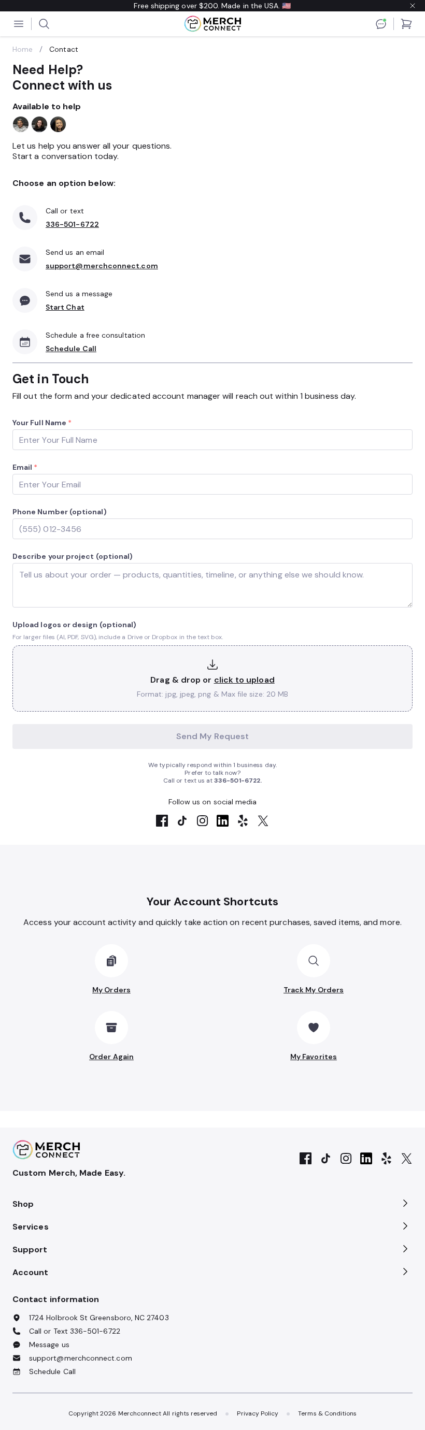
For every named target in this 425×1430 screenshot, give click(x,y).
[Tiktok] (182, 821)
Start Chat (65, 307)
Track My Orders (314, 989)
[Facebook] (162, 821)
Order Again (111, 1056)
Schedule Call (71, 348)
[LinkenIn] (223, 821)
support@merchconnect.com (102, 265)
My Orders (111, 989)
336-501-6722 (72, 224)
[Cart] (406, 24)
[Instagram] (202, 821)
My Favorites (313, 1056)
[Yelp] (243, 821)
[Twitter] (263, 821)
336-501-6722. (238, 780)
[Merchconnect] (46, 1150)
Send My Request (212, 736)
